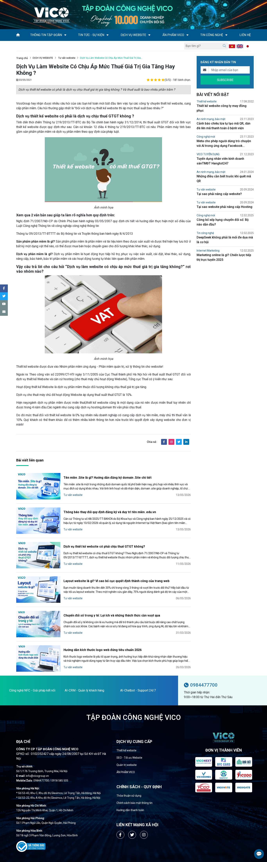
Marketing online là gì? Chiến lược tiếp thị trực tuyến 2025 (224, 257)
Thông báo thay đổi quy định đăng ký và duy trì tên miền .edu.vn (110, 512)
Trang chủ (22, 58)
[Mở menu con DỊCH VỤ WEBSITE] (149, 35)
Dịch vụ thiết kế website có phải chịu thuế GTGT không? (104, 546)
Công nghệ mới (206, 136)
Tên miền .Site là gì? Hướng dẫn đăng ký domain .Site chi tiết (107, 477)
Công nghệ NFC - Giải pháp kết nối (32, 690)
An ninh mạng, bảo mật (211, 119)
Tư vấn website (66, 57)
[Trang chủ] (18, 35)
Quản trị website (126, 764)
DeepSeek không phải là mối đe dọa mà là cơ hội (225, 240)
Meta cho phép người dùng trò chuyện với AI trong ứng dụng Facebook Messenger (224, 143)
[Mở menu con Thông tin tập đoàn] (65, 35)
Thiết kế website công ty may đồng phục (221, 108)
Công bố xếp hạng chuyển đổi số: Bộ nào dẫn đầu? (223, 222)
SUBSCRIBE (225, 80)
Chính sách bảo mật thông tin (134, 802)
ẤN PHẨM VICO (125, 772)
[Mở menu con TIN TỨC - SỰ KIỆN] (107, 35)
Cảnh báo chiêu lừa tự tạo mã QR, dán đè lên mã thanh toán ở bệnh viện (223, 126)
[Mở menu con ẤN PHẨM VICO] (187, 35)
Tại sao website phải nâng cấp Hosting (224, 207)
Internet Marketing (208, 250)
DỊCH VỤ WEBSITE (43, 57)
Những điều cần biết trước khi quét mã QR (224, 178)
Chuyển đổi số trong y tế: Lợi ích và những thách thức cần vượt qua (112, 615)
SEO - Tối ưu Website (129, 757)
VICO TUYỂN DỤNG (208, 154)
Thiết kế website (207, 101)
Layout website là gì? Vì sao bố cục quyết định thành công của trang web (116, 581)
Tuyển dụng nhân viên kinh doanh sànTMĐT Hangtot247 (220, 161)
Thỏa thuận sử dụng (128, 795)
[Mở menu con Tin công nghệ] (226, 35)
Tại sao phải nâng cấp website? (219, 194)
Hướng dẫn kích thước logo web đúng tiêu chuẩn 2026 (103, 650)
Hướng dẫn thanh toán (130, 810)
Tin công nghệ (205, 233)
